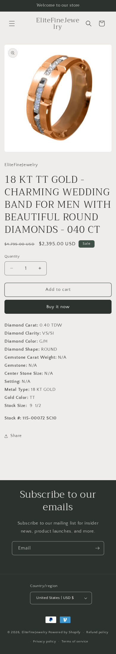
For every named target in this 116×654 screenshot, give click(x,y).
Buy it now (58, 306)
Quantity (12, 256)
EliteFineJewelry (35, 632)
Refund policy (97, 632)
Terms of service (75, 641)
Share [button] (16, 435)
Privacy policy (44, 641)
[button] (11, 23)
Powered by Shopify (64, 632)
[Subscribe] (97, 548)
